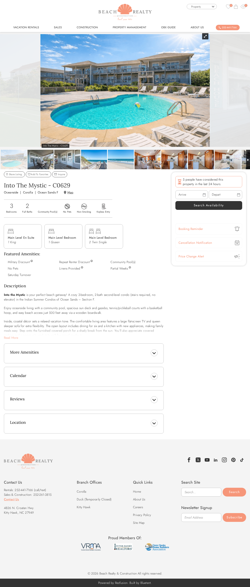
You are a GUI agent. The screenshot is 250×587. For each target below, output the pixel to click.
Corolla (28, 192)
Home (137, 491)
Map (70, 192)
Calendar (18, 375)
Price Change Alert (191, 256)
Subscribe (234, 517)
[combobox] (202, 6)
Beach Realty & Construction (28, 463)
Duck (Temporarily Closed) (94, 499)
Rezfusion (121, 583)
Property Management (129, 27)
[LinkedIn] (215, 459)
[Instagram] (224, 460)
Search (234, 492)
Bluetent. (146, 583)
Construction (87, 27)
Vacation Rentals (26, 27)
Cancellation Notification (195, 242)
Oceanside (11, 192)
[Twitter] (198, 460)
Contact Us (11, 499)
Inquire (61, 174)
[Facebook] (189, 460)
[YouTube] (207, 460)
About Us (197, 27)
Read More (11, 337)
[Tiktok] (241, 459)
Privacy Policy (142, 515)
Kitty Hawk (83, 507)
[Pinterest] (233, 460)
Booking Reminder (191, 229)
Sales (58, 27)
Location (18, 422)
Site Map (139, 522)
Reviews (17, 399)
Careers (138, 507)
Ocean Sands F (48, 192)
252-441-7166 (229, 27)
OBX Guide (168, 27)
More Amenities (24, 352)
